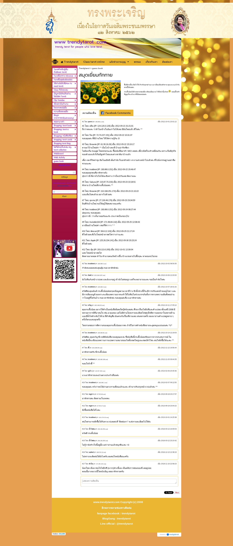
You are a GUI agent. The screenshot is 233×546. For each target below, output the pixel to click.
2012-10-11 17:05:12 (169, 305)
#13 (83, 417)
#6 (83, 333)
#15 (83, 441)
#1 (83, 122)
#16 (83, 452)
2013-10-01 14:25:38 (169, 417)
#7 (83, 348)
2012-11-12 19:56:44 (169, 348)
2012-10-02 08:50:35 (169, 264)
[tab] (89, 113)
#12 (83, 406)
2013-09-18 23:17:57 (169, 394)
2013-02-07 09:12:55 (169, 382)
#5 (83, 305)
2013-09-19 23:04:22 (169, 406)
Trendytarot (84, 68)
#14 (83, 429)
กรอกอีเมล (56, 169)
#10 (83, 382)
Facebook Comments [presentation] (118, 112)
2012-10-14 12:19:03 (169, 333)
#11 (83, 394)
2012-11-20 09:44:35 (169, 359)
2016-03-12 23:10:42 (169, 441)
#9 (83, 371)
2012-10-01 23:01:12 (169, 122)
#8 (83, 359)
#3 (83, 275)
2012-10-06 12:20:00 (169, 275)
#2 (83, 264)
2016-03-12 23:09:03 (169, 429)
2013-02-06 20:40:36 (169, 371)
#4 (83, 287)
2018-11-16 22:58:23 (169, 464)
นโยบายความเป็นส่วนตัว (63, 186)
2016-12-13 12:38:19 (169, 452)
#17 (83, 464)
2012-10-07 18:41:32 (169, 287)
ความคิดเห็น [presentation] (89, 112)
